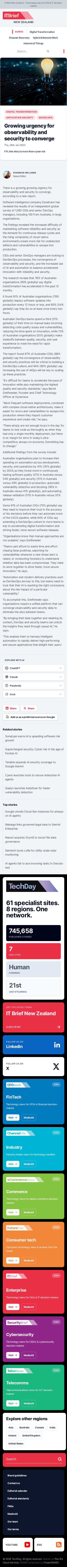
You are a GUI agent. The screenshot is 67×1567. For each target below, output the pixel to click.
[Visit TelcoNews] (25, 1371)
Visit (10, 1117)
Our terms (13, 1529)
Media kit (29, 1117)
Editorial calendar (17, 1490)
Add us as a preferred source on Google (32, 717)
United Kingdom (31, 1435)
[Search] (48, 51)
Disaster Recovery (19, 37)
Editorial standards (18, 1498)
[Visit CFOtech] (25, 1085)
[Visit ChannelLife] (25, 1133)
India (52, 1427)
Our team (13, 1521)
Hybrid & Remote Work (45, 37)
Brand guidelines (17, 1475)
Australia (24, 1427)
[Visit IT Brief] (25, 1276)
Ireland (12, 1435)
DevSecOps (45, 117)
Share (13, 708)
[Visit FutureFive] (25, 1228)
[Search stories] (60, 1459)
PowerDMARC (51, 1562)
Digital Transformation (42, 31)
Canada (39, 1427)
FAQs (11, 1506)
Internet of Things (33, 43)
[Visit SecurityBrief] (25, 1322)
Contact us (14, 1483)
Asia (10, 1427)
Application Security (19, 117)
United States (15, 1443)
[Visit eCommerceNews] (25, 1179)
